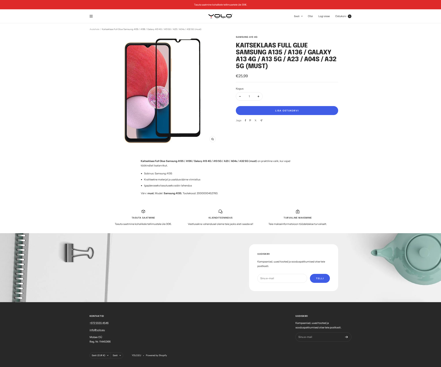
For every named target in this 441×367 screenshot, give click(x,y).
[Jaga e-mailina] (261, 120)
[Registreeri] (346, 337)
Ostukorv (342, 16)
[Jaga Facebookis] (245, 120)
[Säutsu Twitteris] (255, 120)
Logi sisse (324, 16)
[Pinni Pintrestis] (250, 120)
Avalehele (94, 29)
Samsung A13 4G (247, 37)
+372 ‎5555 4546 (99, 323)
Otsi (310, 16)
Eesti (296, 16)
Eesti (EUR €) (98, 355)
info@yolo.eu (97, 330)
